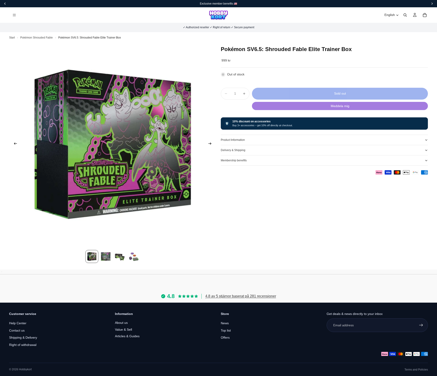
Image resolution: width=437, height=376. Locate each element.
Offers (225, 337)
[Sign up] (421, 325)
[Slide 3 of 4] (120, 256)
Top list (226, 330)
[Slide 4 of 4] (133, 256)
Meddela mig (340, 106)
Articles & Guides (127, 336)
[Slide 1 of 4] (92, 256)
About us (121, 322)
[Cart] (425, 15)
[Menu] (14, 15)
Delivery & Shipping (233, 150)
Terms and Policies (416, 369)
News (225, 323)
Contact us (17, 330)
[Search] (405, 15)
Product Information (233, 140)
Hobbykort (25, 369)
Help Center (17, 323)
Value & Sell (123, 329)
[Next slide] (211, 144)
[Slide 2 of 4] (106, 256)
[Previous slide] (14, 144)
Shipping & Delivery (23, 337)
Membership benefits (234, 160)
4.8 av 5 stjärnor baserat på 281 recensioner (240, 296)
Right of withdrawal (22, 345)
